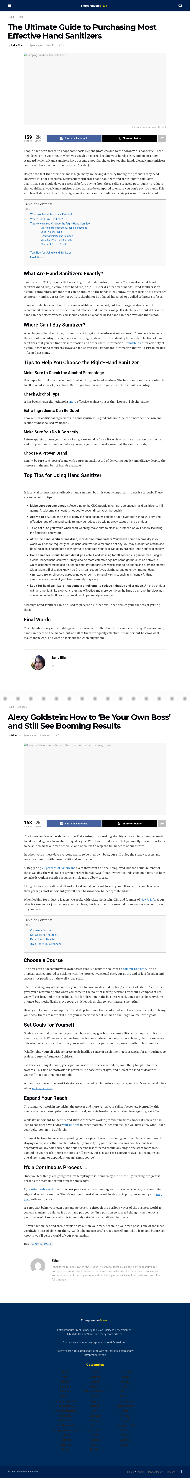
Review (124, 1381)
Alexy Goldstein (41, 1244)
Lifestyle (95, 1415)
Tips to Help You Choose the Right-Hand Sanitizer (60, 223)
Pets (95, 1444)
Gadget (95, 1372)
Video (124, 1430)
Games (95, 1381)
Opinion (95, 1439)
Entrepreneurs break (65, 1430)
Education (65, 1420)
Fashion (65, 1435)
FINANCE (65, 1444)
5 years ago (35, 45)
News (95, 1435)
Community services (65, 1401)
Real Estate (125, 1372)
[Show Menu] (9, 5)
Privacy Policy (155, 1472)
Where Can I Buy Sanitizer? (46, 219)
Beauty (65, 1381)
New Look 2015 (95, 1430)
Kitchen (95, 1405)
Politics (95, 1449)
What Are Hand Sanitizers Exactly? (51, 214)
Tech (125, 1410)
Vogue (125, 1435)
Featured (65, 1439)
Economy (65, 1415)
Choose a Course (40, 930)
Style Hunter (124, 1405)
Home (11, 17)
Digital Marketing (65, 1410)
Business (22, 707)
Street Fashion (125, 1401)
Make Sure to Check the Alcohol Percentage (64, 227)
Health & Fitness (95, 1391)
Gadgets (95, 1376)
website (125, 1439)
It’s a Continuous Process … (47, 944)
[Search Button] (180, 5)
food (65, 1449)
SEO (124, 1386)
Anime (65, 1372)
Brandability (133, 343)
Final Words (37, 257)
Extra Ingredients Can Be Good (57, 236)
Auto (65, 1376)
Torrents (124, 1415)
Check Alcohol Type (51, 231)
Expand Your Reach (42, 939)
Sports (125, 1391)
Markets (95, 1420)
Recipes (125, 1376)
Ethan (14, 735)
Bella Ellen (17, 45)
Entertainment (65, 1425)
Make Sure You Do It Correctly (56, 240)
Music (95, 1425)
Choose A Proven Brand (53, 244)
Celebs (65, 1396)
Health (20, 17)
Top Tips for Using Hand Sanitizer (50, 252)
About (141, 1472)
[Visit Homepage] (95, 5)
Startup (124, 1396)
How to (95, 1401)
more (72, 401)
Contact (170, 1472)
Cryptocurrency (65, 1405)
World (124, 1444)
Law (95, 1410)
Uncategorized (124, 1425)
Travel (125, 1420)
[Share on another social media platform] (162, 138)
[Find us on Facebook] (181, 1472)
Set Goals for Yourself (44, 935)
